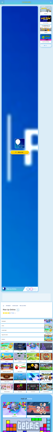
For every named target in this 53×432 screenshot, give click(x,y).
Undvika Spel (15, 305)
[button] (50, 2)
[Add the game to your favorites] (18, 310)
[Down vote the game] (31, 289)
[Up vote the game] (28, 289)
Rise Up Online (23, 305)
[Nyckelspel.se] (3, 305)
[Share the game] (34, 289)
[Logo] (26, 2)
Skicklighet (8, 305)
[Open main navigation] (2, 2)
